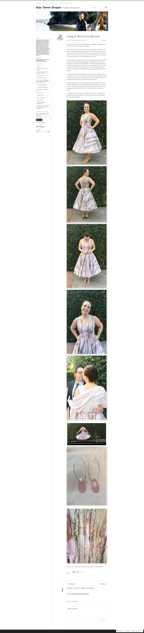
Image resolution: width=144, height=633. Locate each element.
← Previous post (71, 584)
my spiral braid (70, 88)
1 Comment (104, 40)
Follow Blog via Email (42, 111)
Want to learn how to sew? (65, 3)
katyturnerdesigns (75, 40)
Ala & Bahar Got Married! (41, 84)
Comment (103, 619)
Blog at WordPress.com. (57, 631)
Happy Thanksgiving (41, 97)
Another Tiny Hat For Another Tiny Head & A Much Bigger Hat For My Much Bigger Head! (43, 107)
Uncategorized (83, 40)
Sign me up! (39, 119)
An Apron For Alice (40, 95)
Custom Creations (53, 3)
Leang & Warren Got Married (42, 87)
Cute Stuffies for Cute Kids (42, 77)
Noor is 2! (39, 66)
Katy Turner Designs (48, 7)
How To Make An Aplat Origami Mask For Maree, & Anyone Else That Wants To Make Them (43, 81)
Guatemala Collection (41, 75)
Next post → (103, 584)
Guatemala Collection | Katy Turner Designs (80, 593)
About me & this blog (41, 3)
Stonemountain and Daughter (82, 61)
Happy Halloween (40, 99)
